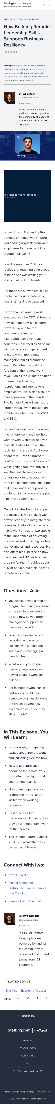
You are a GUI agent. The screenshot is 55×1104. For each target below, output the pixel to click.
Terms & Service (11, 1091)
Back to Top (28, 1016)
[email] (47, 999)
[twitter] (28, 999)
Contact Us (27, 1055)
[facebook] (38, 999)
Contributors (28, 1048)
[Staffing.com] (11, 3)
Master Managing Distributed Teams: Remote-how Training (28, 888)
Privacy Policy (43, 1091)
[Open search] (44, 5)
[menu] (50, 5)
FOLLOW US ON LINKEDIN (25, 1071)
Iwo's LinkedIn (18, 875)
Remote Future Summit (25, 901)
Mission (27, 1040)
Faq (27, 1063)
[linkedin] (18, 999)
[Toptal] (27, 3)
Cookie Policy (27, 1091)
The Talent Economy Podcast (21, 19)
